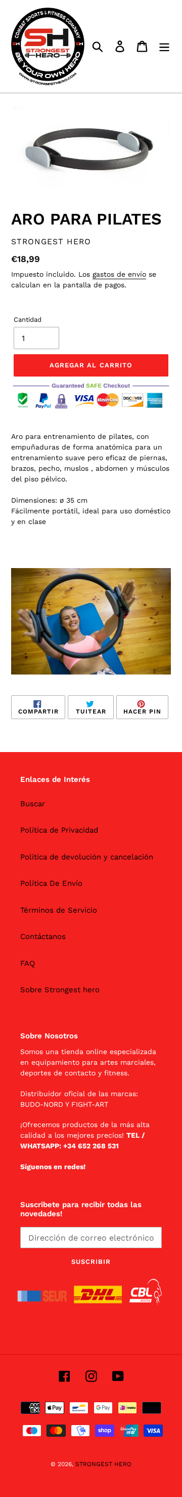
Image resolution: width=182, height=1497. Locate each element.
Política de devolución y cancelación (86, 857)
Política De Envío (51, 883)
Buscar (32, 803)
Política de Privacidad (59, 830)
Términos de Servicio (58, 910)
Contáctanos (43, 936)
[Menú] (164, 46)
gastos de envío (119, 274)
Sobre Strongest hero (60, 989)
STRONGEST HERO (103, 1464)
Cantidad (27, 319)
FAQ (27, 963)
